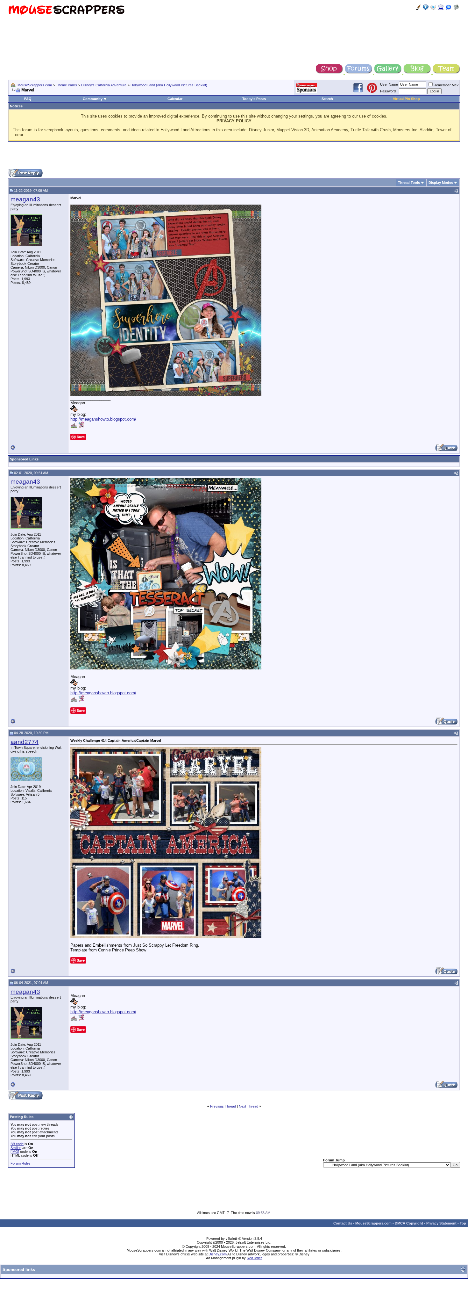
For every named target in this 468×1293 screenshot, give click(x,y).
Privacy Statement (441, 1223)
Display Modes (441, 182)
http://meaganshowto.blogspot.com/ (103, 419)
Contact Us (342, 1223)
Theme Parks (66, 85)
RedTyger (254, 1258)
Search (327, 99)
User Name (389, 84)
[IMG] (15, 1151)
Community (93, 99)
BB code (17, 1144)
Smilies (16, 1148)
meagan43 (25, 199)
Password (388, 91)
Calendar (174, 99)
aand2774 (25, 742)
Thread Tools (409, 182)
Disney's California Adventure (103, 85)
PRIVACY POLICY (234, 121)
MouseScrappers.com (35, 85)
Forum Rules (21, 1163)
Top (463, 1223)
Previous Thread (223, 1106)
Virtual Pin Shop (406, 99)
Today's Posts (254, 99)
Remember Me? (446, 85)
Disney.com (218, 1254)
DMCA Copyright (409, 1223)
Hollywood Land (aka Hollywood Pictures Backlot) (169, 85)
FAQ (28, 99)
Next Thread (248, 1106)
